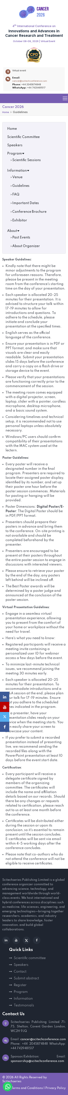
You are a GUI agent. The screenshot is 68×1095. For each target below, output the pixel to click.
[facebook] (36, 940)
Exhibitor (19, 220)
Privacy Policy (55, 1088)
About (12, 231)
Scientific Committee (23, 137)
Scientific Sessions (26, 160)
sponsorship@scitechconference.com (37, 1061)
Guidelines (20, 186)
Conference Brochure (29, 211)
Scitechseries (11, 1081)
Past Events (21, 237)
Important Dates (25, 203)
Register (20, 985)
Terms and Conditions (27, 1088)
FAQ (15, 194)
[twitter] (26, 940)
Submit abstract (26, 978)
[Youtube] (16, 940)
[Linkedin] (6, 940)
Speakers (14, 145)
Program (14, 153)
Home (5, 112)
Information (17, 170)
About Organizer (26, 246)
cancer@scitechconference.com (29, 81)
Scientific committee (30, 958)
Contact (20, 971)
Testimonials (24, 1005)
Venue (17, 177)
